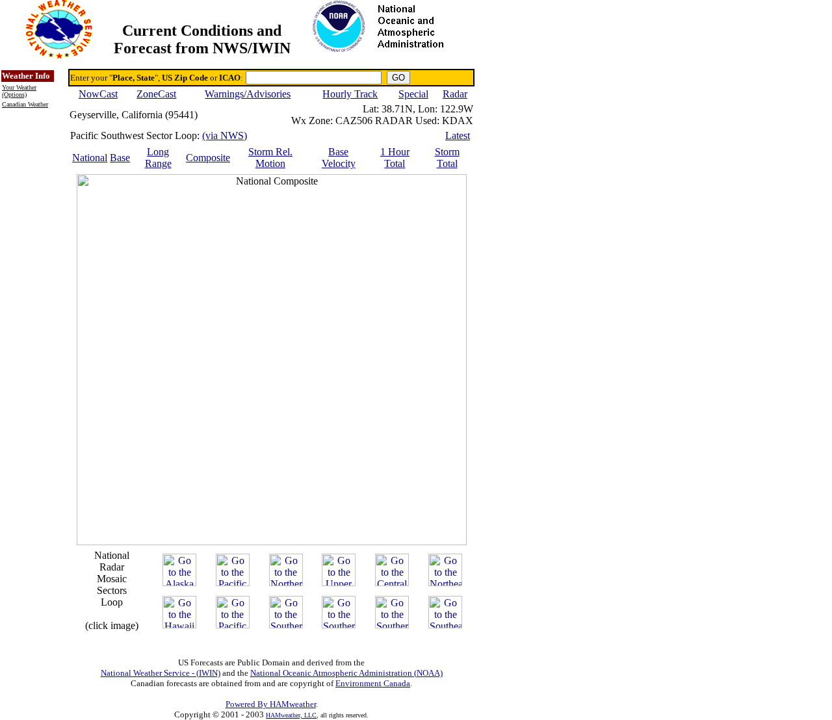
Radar (455, 93)
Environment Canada (372, 683)
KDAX (457, 120)
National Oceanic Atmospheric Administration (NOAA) (346, 673)
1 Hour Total (395, 157)
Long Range (158, 157)
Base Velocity (339, 157)
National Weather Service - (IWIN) (160, 673)
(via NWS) (224, 135)
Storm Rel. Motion (270, 157)
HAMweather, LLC (291, 715)
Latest (457, 135)
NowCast (98, 93)
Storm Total (447, 157)
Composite (208, 157)
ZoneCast (156, 93)
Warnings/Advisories (248, 93)
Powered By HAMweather (271, 704)
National (89, 157)
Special (413, 93)
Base (120, 157)
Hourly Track (350, 93)
